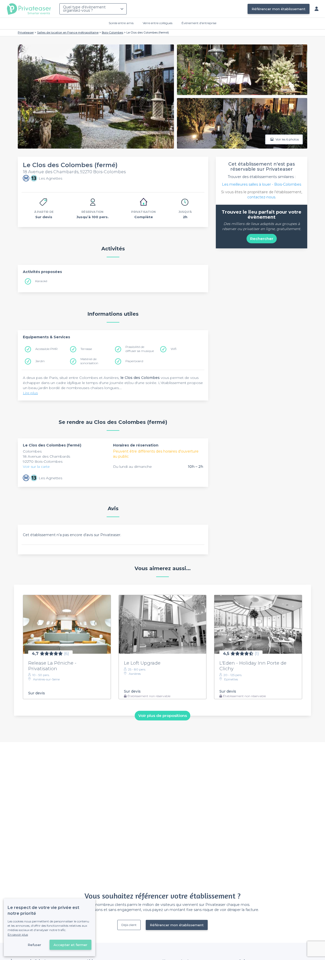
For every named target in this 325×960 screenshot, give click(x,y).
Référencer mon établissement (278, 9)
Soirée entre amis (121, 23)
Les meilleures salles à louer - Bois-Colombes (261, 184)
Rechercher (261, 238)
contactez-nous (261, 197)
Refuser (34, 945)
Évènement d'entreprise (199, 23)
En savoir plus (18, 934)
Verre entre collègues (157, 23)
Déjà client (129, 925)
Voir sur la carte (36, 466)
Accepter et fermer (70, 945)
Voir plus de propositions (162, 715)
